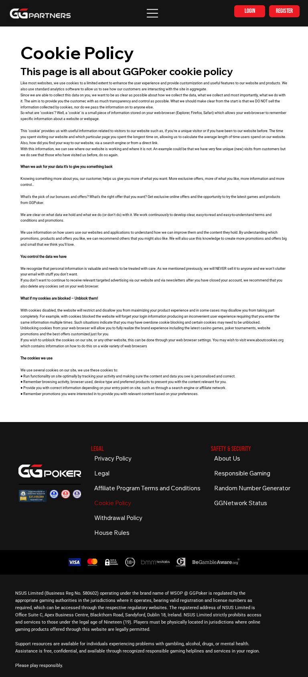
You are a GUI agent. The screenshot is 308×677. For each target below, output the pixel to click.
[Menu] (153, 13)
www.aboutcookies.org (265, 340)
